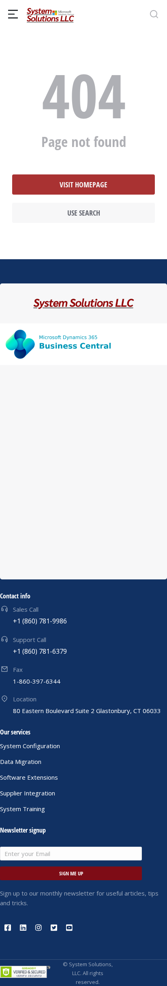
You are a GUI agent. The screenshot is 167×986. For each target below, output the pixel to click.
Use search (83, 213)
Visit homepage (83, 184)
